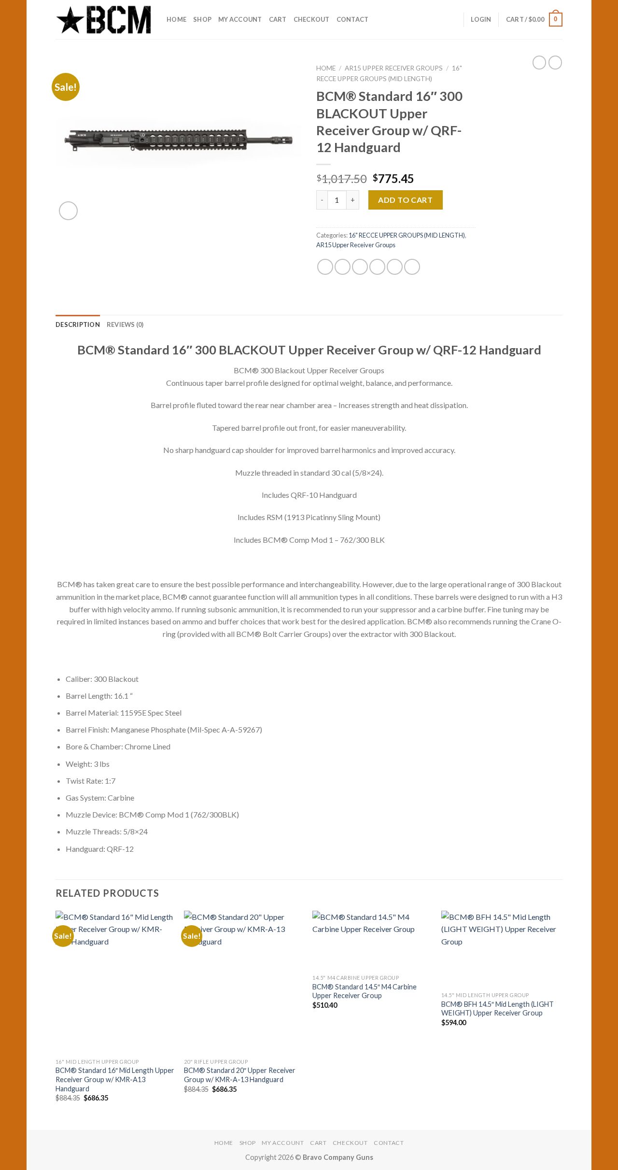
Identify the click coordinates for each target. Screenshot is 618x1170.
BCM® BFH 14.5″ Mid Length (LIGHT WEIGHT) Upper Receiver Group (497, 1008)
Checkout (312, 19)
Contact (353, 19)
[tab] (78, 324)
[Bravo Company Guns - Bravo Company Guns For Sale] (104, 19)
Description (78, 324)
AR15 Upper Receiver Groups (394, 68)
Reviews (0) (125, 324)
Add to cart (405, 199)
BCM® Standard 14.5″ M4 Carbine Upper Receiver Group (364, 991)
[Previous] (56, 1019)
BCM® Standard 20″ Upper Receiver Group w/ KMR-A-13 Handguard (239, 1075)
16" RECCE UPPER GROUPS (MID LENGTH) (407, 235)
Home (176, 19)
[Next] (559, 1019)
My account (240, 19)
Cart (278, 19)
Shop (202, 19)
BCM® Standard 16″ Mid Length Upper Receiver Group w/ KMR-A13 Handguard (115, 1079)
